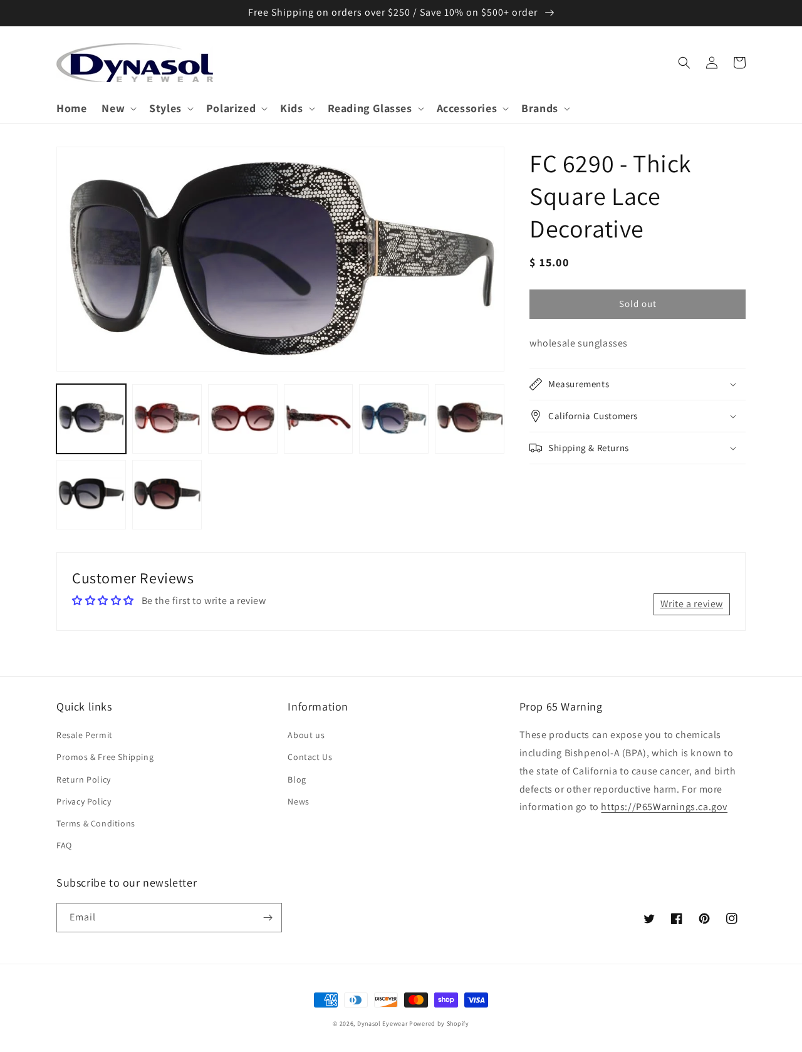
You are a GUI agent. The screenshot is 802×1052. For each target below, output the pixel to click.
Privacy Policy (83, 801)
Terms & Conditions (95, 823)
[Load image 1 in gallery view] (91, 419)
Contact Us (310, 757)
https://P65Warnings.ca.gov (664, 806)
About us (306, 735)
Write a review (691, 603)
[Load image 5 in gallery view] (394, 419)
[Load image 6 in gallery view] (469, 419)
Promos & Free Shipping (105, 757)
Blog (297, 779)
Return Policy (83, 779)
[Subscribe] (267, 917)
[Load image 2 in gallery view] (167, 419)
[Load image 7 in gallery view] (91, 494)
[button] (118, 108)
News (298, 801)
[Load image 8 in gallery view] (167, 494)
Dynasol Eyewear (382, 1023)
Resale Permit (84, 735)
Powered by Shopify (439, 1023)
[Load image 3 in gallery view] (243, 419)
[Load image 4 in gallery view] (318, 419)
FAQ (64, 845)
